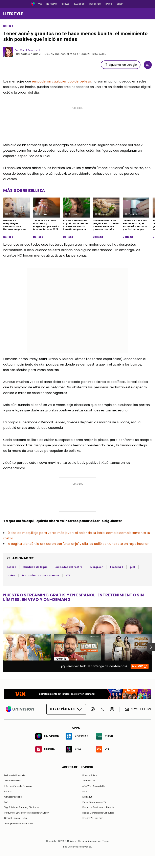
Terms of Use (88, 780)
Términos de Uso (12, 780)
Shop (120, 4)
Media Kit (87, 796)
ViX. (68, 575)
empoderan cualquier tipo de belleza (61, 81)
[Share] (148, 65)
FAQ (6, 802)
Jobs (84, 791)
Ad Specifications (13, 796)
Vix (40, 4)
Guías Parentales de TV (94, 802)
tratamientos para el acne (40, 575)
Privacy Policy (89, 775)
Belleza (8, 25)
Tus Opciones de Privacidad (18, 823)
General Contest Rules (15, 818)
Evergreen (96, 567)
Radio (109, 4)
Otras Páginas (62, 709)
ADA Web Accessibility (93, 786)
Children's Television (92, 818)
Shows (65, 4)
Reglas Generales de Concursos (98, 812)
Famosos (79, 4)
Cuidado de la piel (35, 567)
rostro (10, 575)
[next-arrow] (151, 647)
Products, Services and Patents (98, 807)
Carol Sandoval (30, 50)
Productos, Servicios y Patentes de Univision (26, 812)
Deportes (95, 4)
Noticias (51, 4)
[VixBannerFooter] (77, 694)
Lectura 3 (116, 567)
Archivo (8, 791)
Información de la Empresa (18, 786)
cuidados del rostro (69, 567)
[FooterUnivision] (20, 709)
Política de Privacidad (15, 775)
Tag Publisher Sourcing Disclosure (21, 807)
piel (132, 567)
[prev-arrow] (0, 647)
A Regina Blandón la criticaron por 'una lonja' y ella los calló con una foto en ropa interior (78, 543)
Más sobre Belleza (24, 190)
